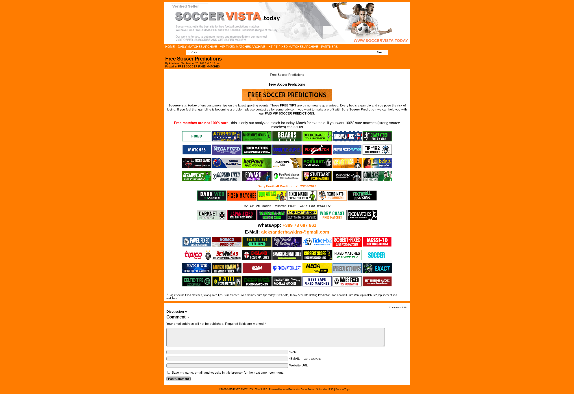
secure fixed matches (189, 295)
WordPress (289, 389)
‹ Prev (193, 52)
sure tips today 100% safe (272, 295)
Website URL (298, 365)
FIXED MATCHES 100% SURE (287, 23)
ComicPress (307, 389)
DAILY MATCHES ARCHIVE (197, 46)
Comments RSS (398, 307)
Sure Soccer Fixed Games (240, 295)
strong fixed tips (212, 295)
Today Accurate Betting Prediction (310, 295)
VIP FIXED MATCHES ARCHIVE (242, 46)
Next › (381, 52)
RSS (330, 389)
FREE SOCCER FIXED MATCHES (199, 66)
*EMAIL (305, 358)
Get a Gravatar (313, 358)
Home (170, 46)
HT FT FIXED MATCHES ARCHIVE (293, 46)
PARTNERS (329, 46)
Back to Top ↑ (342, 389)
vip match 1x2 (368, 295)
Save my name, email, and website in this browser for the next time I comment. (228, 372)
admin (173, 63)
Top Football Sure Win (345, 295)
